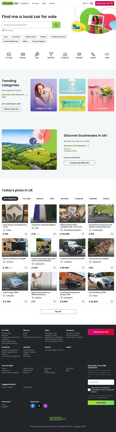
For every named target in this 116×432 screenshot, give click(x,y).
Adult (68, 347)
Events (106, 198)
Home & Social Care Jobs (54, 341)
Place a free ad (11, 109)
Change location (70, 151)
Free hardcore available (99, 259)
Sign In (85, 3)
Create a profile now (79, 163)
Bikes (25, 41)
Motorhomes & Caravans (33, 337)
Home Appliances (11, 41)
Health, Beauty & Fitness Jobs (54, 339)
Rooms (4, 354)
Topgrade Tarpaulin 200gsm (43, 225)
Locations (69, 368)
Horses (26, 354)
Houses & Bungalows (10, 350)
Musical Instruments (10, 343)
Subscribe (101, 402)
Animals (93, 198)
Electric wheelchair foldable (14, 259)
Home (4, 368)
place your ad (103, 3)
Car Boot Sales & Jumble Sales (54, 350)
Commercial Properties (11, 356)
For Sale (26, 198)
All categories (10, 198)
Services (35, 3)
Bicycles (5, 335)
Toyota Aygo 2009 (10, 292)
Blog (44, 3)
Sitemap (48, 368)
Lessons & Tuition (73, 333)
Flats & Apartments (9, 352)
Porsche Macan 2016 (97, 292)
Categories (24, 3)
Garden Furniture (58, 37)
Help (46, 370)
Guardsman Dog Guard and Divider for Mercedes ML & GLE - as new (100, 227)
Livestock (27, 356)
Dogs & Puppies (38, 41)
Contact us (6, 370)
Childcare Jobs (51, 333)
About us (26, 372)
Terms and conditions (10, 372)
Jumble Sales (30, 37)
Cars (6, 37)
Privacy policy (50, 372)
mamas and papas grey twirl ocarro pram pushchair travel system (43, 261)
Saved (51, 3)
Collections (27, 387)
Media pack (27, 370)
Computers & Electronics (11, 337)
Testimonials (28, 368)
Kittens (44, 37)
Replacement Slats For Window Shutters (40, 293)
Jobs (52, 198)
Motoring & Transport (74, 337)
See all (58, 311)
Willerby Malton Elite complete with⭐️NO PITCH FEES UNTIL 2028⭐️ (71, 227)
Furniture (16, 37)
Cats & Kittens (29, 350)
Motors (40, 198)
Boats (25, 333)
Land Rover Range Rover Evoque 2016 (70, 293)
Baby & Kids (6, 333)
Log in (4, 404)
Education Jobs (51, 335)
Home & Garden (72, 335)
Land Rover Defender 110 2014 (72, 259)
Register (5, 407)
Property (79, 198)
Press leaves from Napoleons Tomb (15, 226)
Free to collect (7, 387)
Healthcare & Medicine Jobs (54, 337)
